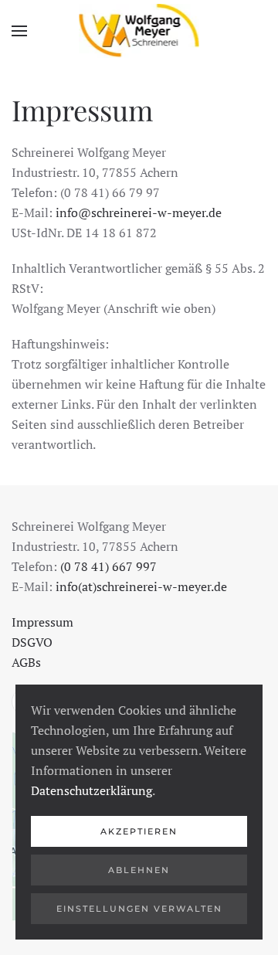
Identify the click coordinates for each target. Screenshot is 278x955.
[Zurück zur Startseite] (139, 31)
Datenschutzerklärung (91, 790)
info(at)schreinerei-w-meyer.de (141, 586)
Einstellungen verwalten (139, 908)
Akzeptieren (139, 831)
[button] (19, 31)
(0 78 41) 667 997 (108, 566)
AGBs (26, 662)
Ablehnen (139, 870)
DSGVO (32, 642)
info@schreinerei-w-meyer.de (139, 212)
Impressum (42, 621)
